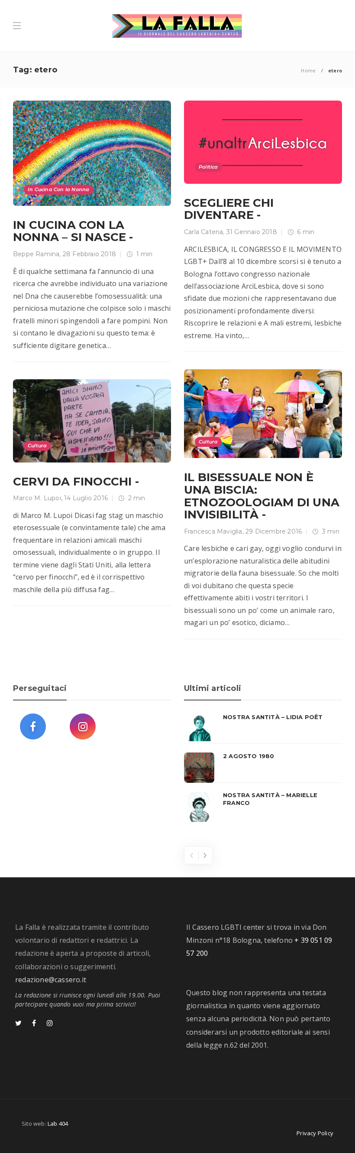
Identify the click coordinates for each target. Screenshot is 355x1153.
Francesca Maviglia (213, 531)
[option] (263, 767)
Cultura (208, 442)
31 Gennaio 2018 (251, 232)
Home (308, 70)
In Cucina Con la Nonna (58, 189)
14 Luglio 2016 (86, 498)
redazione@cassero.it (50, 979)
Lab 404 (58, 1123)
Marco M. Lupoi (37, 498)
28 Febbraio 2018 (89, 254)
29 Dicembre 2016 (273, 531)
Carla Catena (203, 232)
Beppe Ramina (36, 254)
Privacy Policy (315, 1133)
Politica (208, 167)
